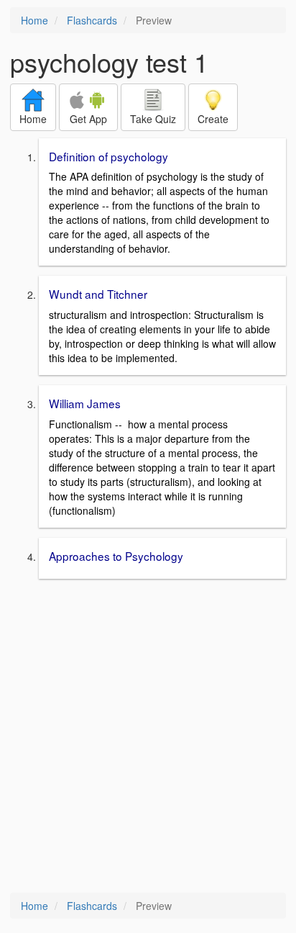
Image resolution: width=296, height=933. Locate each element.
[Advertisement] (148, 737)
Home (34, 20)
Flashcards (92, 20)
